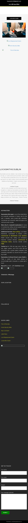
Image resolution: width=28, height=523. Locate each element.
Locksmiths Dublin (10, 169)
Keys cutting (16, 231)
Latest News (4, 334)
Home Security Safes (6, 327)
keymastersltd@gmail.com (14, 1)
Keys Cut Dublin (5, 330)
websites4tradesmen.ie (17, 521)
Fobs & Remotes (5, 324)
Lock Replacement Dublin (7, 337)
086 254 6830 (15, 4)
